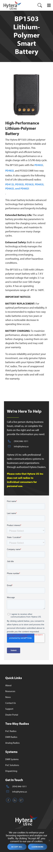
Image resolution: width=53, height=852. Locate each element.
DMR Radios (11, 736)
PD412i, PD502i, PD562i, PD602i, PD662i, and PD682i (24, 186)
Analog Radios (12, 742)
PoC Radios (10, 731)
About (8, 685)
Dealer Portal (11, 714)
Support (9, 708)
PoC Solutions (12, 765)
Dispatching (11, 770)
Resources (10, 691)
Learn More (38, 847)
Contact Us (10, 702)
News (8, 697)
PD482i (9, 170)
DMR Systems (12, 759)
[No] (49, 840)
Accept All (17, 847)
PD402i (38, 165)
